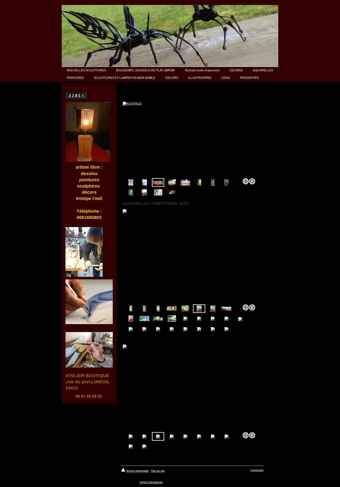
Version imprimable (137, 470)
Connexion (256, 470)
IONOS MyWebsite (151, 482)
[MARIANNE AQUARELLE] (130, 182)
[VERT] (199, 182)
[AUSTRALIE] (190, 139)
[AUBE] (172, 192)
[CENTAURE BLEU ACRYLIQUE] (144, 182)
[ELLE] (158, 192)
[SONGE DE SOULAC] (185, 182)
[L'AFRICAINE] (144, 192)
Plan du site (158, 470)
